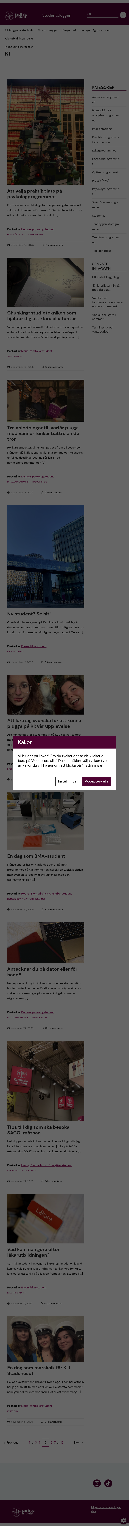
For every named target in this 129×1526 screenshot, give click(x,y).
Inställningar (68, 781)
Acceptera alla (96, 781)
